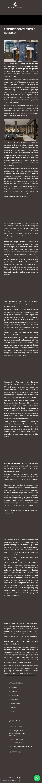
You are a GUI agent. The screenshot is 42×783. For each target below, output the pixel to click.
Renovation (14, 716)
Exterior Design (15, 703)
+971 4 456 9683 (18, 743)
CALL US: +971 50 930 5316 (10, 780)
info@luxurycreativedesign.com (23, 746)
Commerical (14, 699)
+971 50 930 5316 (19, 739)
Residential (14, 687)
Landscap (13, 707)
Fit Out (12, 712)
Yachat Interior (15, 695)
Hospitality (14, 691)
